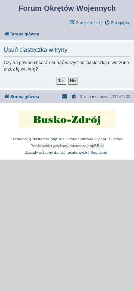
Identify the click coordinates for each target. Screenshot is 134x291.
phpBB (57, 139)
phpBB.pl (95, 146)
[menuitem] (117, 22)
